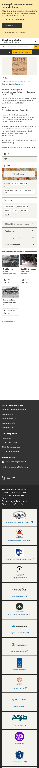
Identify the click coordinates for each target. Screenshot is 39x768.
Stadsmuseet (6, 414)
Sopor (7, 210)
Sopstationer (21, 207)
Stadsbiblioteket (7, 423)
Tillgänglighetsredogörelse (11, 447)
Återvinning (9, 207)
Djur (6, 214)
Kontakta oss (6, 438)
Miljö (15, 210)
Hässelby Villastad (18, 183)
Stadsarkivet (19, 84)
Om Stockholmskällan (9, 442)
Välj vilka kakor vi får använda (15, 32)
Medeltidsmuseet (7, 418)
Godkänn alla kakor (12, 25)
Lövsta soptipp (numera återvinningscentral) (19, 191)
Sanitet (23, 210)
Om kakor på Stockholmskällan (12, 19)
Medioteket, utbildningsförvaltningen (14, 409)
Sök (36, 47)
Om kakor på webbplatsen (11, 451)
